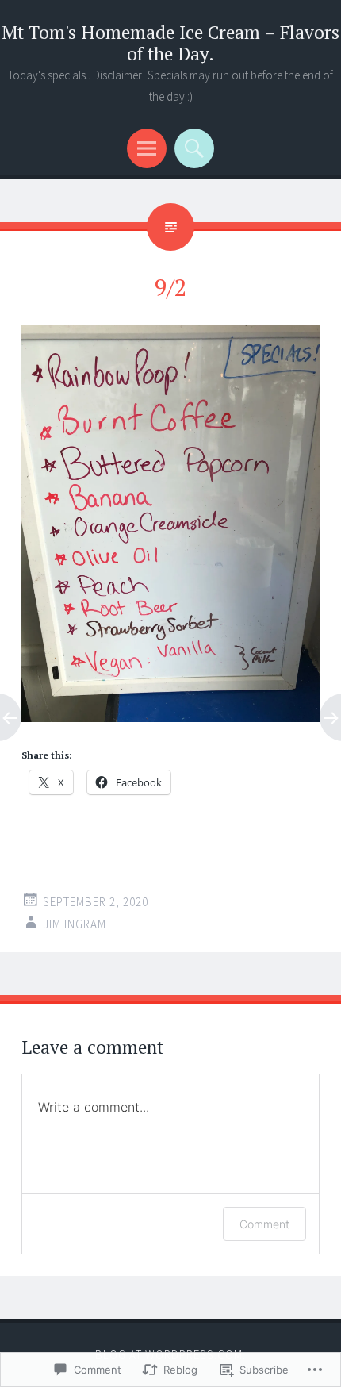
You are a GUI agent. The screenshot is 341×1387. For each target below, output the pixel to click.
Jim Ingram (74, 924)
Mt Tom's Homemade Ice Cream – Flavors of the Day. (170, 43)
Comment (264, 1224)
